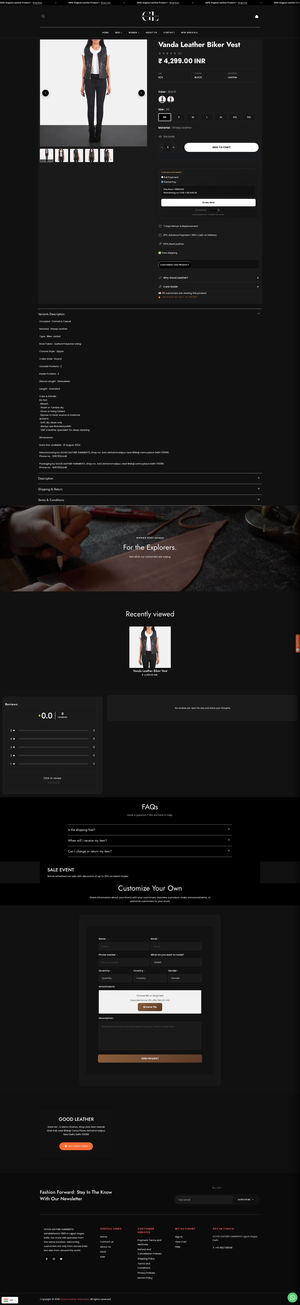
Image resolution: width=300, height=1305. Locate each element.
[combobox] (10, 1300)
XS (164, 117)
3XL (249, 117)
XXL (235, 117)
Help (177, 1246)
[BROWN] (170, 99)
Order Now (208, 202)
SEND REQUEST (150, 1058)
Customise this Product (174, 264)
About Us (105, 1246)
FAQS (103, 1251)
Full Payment (171, 177)
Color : (167, 92)
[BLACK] (162, 99)
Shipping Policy (146, 1258)
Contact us (106, 1241)
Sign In (178, 1236)
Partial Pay (169, 182)
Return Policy (145, 1277)
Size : (163, 109)
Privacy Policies (146, 1272)
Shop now (82, 2)
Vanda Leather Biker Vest (150, 671)
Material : (175, 128)
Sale (102, 1256)
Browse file (150, 1007)
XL (221, 117)
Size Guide (169, 136)
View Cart (181, 1241)
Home (103, 1236)
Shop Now (14, 2)
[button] (43, 16)
